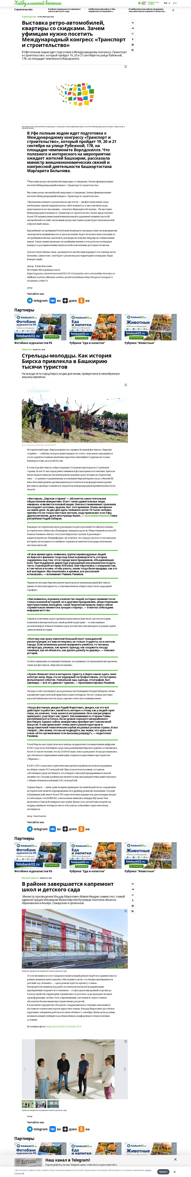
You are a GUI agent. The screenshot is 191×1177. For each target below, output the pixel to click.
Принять (163, 1171)
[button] (125, 1069)
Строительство (23, 9)
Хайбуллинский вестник (37, 3)
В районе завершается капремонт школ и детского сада (64, 10)
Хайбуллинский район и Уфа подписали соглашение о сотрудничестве (101, 10)
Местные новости (30, 878)
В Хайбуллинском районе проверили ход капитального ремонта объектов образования (146, 10)
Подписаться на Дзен (153, 3)
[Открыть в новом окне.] (37, 300)
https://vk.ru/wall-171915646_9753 (63, 1026)
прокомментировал (97, 515)
